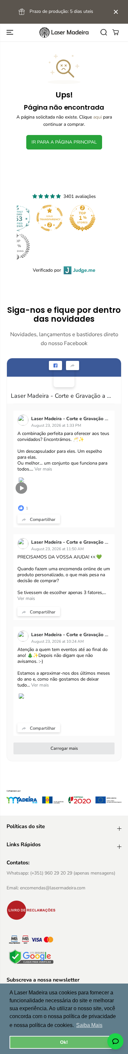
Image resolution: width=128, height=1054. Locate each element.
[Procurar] (104, 32)
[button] (10, 32)
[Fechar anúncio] (115, 11)
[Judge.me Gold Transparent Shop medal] (49, 218)
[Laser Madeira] (64, 32)
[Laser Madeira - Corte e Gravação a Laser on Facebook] (64, 376)
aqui (97, 117)
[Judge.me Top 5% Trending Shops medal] (17, 246)
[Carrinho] (115, 32)
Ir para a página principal (64, 142)
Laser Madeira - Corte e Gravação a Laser (61, 396)
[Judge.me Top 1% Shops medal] (82, 218)
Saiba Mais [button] (89, 1025)
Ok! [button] (64, 1042)
